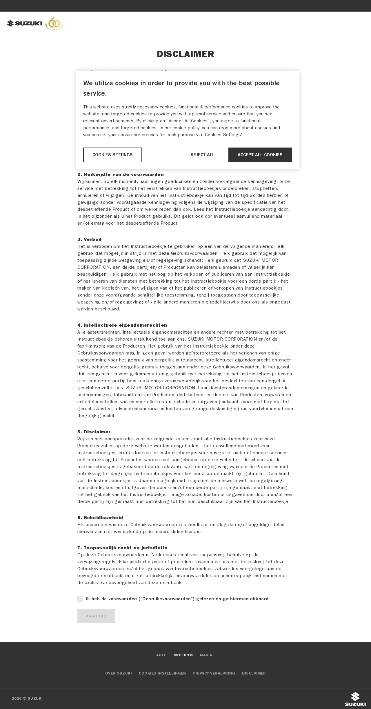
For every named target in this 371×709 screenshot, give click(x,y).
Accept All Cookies (260, 154)
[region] (187, 120)
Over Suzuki (118, 673)
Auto (161, 655)
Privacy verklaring (214, 673)
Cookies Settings (112, 154)
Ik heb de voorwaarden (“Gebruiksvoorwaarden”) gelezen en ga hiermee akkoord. (178, 598)
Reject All (202, 154)
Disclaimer (254, 673)
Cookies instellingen (162, 673)
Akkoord (96, 616)
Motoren (183, 655)
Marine (207, 655)
